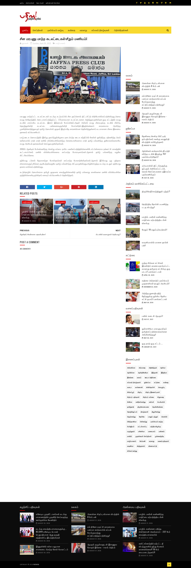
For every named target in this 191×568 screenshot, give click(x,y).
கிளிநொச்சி (150, 387)
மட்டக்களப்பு (142, 426)
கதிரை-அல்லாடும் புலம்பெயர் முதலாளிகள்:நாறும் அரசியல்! (155, 282)
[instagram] (153, 3)
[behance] (157, 3)
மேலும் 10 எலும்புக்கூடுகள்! (154, 229)
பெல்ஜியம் (130, 426)
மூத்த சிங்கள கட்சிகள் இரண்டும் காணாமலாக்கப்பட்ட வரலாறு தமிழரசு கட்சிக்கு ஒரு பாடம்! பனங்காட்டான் (156, 267)
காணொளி (139, 387)
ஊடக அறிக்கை (150, 377)
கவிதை (71, 30)
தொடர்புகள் (40, 3)
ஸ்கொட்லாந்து (132, 451)
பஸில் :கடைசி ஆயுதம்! (152, 315)
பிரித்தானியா (132, 421)
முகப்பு (22, 3)
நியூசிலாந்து (156, 412)
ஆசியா (163, 367)
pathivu (36, 564)
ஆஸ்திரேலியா (143, 372)
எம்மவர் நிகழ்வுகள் (100, 30)
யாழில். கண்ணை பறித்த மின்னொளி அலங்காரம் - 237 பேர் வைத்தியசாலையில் (69, 214)
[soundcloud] (170, 3)
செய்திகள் (38, 30)
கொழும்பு (161, 387)
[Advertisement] (70, 318)
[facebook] (136, 3)
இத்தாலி (155, 372)
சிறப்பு (140, 392)
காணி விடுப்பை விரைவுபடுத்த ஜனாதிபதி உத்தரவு (103, 216)
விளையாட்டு (152, 446)
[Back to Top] (169, 564)
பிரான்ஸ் (164, 416)
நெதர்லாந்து (131, 416)
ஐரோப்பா (147, 382)
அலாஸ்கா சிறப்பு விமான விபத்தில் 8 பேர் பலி (153, 84)
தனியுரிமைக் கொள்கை (53, 3)
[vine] (161, 3)
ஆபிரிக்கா (131, 372)
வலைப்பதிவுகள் (163, 441)
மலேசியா (141, 431)
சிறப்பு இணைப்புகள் (153, 392)
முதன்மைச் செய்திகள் (143, 436)
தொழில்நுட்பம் (132, 412)
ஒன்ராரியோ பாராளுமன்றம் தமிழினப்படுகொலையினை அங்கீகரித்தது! (154, 331)
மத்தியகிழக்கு (155, 426)
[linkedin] (149, 3)
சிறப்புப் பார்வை (148, 397)
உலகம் (139, 377)
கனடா (129, 387)
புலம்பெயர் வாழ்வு (55, 30)
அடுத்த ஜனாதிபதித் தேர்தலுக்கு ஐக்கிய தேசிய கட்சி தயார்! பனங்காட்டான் (154, 296)
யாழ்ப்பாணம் (60, 43)
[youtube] (145, 3)
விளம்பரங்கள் (30, 3)
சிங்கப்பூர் (130, 392)
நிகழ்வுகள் (144, 412)
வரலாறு (83, 30)
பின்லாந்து (143, 421)
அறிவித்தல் (153, 367)
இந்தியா (164, 372)
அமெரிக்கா (131, 367)
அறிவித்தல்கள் (121, 30)
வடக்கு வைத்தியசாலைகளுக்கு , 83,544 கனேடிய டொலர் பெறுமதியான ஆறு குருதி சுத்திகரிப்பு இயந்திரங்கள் (51, 533)
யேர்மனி (143, 441)
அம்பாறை (142, 367)
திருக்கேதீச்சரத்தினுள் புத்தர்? (156, 191)
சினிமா (129, 402)
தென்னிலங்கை (157, 407)
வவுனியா (130, 446)
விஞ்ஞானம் (141, 446)
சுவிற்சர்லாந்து (141, 402)
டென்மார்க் (161, 402)
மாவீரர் (129, 436)
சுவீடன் (151, 402)
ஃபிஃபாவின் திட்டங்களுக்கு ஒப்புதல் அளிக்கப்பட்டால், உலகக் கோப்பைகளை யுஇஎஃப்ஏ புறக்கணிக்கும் (156, 170)
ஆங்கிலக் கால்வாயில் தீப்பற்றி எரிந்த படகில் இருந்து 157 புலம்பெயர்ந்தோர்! (156, 153)
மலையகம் (151, 431)
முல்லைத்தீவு (159, 436)
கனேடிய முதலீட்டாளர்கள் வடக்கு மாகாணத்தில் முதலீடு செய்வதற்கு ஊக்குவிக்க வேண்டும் (52, 516)
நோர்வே (142, 416)
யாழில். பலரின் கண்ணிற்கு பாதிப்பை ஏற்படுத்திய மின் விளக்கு (34, 214)
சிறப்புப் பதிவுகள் (133, 397)
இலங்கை (130, 377)
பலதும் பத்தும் (153, 416)
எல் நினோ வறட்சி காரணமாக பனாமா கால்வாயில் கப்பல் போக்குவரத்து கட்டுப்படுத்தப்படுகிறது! (155, 100)
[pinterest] (165, 3)
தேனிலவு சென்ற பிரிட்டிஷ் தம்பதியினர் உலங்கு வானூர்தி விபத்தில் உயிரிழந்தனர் (156, 138)
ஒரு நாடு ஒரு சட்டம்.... (152, 343)
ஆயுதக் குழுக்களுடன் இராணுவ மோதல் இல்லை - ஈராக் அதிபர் (154, 116)
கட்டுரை (157, 382)
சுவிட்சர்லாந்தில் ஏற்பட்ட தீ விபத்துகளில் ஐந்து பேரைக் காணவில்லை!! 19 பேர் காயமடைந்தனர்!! (151, 548)
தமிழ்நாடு (130, 407)
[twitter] (140, 3)
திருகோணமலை (143, 407)
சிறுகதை (160, 397)
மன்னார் (162, 431)
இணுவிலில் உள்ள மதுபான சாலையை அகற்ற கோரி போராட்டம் (52, 548)
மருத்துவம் (131, 431)
